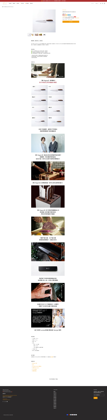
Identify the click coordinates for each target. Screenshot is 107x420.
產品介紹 (32, 40)
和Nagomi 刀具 (34, 363)
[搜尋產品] (102, 3)
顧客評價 (4, 393)
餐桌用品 (18, 3)
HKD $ (92, 3)
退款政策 (55, 400)
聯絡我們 (55, 406)
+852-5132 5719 (5, 398)
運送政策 (55, 396)
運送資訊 (41, 40)
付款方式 (55, 394)
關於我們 (55, 405)
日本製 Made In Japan (35, 367)
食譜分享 (55, 408)
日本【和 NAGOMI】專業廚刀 (36, 366)
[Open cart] (104, 3)
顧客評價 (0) (37, 40)
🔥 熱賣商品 (27, 3)
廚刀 (33, 364)
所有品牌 (10, 3)
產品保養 (55, 397)
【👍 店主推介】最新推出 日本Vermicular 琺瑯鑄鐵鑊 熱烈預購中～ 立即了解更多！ (53, 0)
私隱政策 (55, 403)
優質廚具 (14, 3)
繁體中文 (97, 3)
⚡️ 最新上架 (22, 3)
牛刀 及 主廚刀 (34, 369)
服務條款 (55, 402)
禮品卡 (55, 391)
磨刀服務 (51, 356)
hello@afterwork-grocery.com (6, 399)
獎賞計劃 (31, 3)
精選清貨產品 (34, 370)
